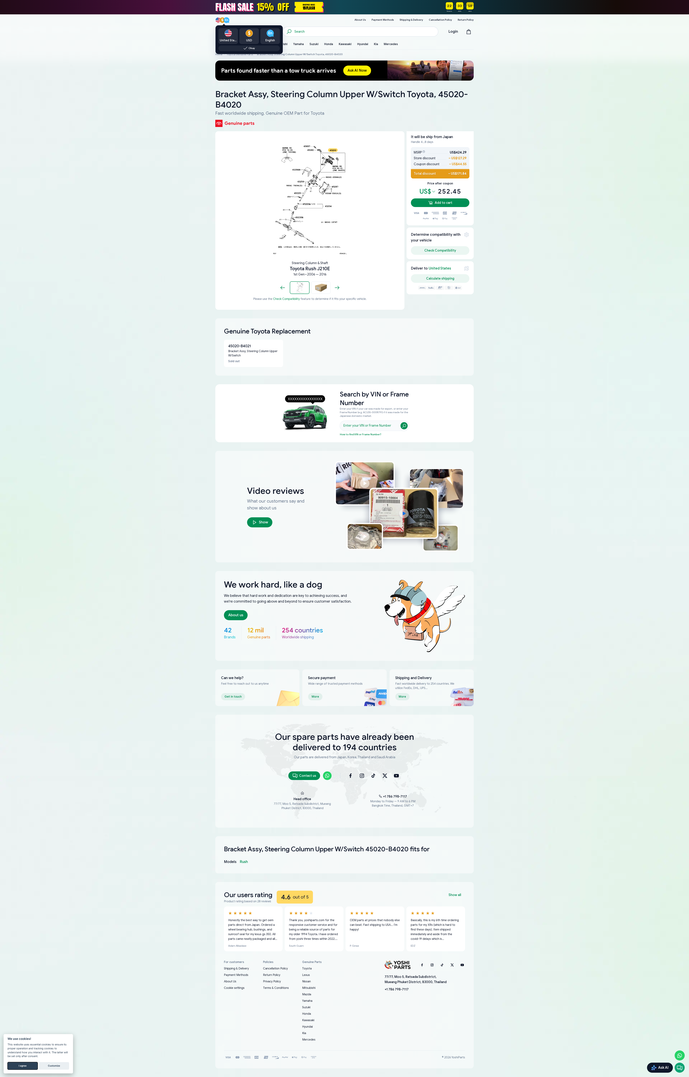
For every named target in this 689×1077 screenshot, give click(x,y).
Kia (304, 1033)
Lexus (306, 975)
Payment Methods (236, 975)
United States (440, 268)
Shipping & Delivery (236, 968)
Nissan (306, 981)
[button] (300, 287)
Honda (306, 1014)
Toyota (307, 968)
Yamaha (307, 1001)
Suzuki (306, 1007)
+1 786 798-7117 (395, 797)
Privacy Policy (272, 981)
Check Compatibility (286, 299)
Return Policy (271, 975)
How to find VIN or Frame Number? (360, 434)
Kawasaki (308, 1020)
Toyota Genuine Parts (239, 54)
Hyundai (307, 1027)
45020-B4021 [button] (239, 346)
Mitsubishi (308, 988)
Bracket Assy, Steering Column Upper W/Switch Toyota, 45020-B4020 (300, 54)
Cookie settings (234, 988)
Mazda (306, 994)
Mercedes (308, 1039)
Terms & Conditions (276, 988)
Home (218, 54)
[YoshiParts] (398, 965)
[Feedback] (680, 1068)
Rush (244, 862)
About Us (230, 981)
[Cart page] (469, 32)
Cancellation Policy (275, 968)
